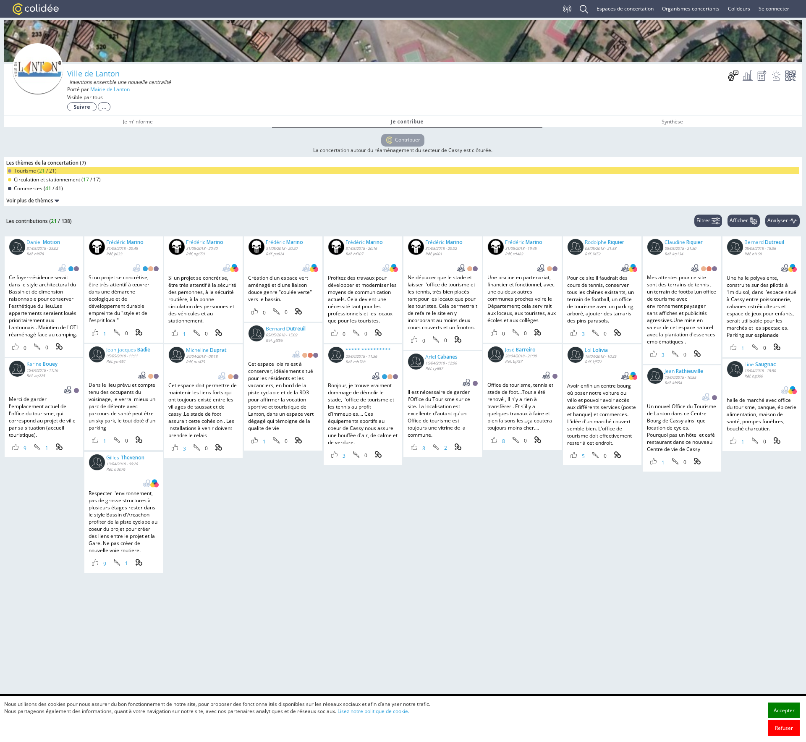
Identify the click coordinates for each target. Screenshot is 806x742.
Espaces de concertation (625, 8)
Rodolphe (604, 242)
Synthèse (672, 121)
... (104, 106)
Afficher (739, 220)
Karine (42, 363)
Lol (596, 350)
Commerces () (38, 188)
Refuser (784, 728)
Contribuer (407, 139)
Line (760, 364)
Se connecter (774, 8)
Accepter (784, 710)
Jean (684, 371)
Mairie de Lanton (110, 89)
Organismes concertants (691, 8)
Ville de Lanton (93, 73)
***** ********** (368, 350)
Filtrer (704, 220)
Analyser (778, 220)
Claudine (684, 242)
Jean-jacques (128, 349)
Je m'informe (138, 121)
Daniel (43, 242)
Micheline (206, 350)
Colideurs (739, 8)
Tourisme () (35, 170)
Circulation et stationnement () (57, 179)
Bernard (764, 242)
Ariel (441, 356)
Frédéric (125, 242)
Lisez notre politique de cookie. (373, 711)
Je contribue (407, 121)
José (520, 349)
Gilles (125, 457)
